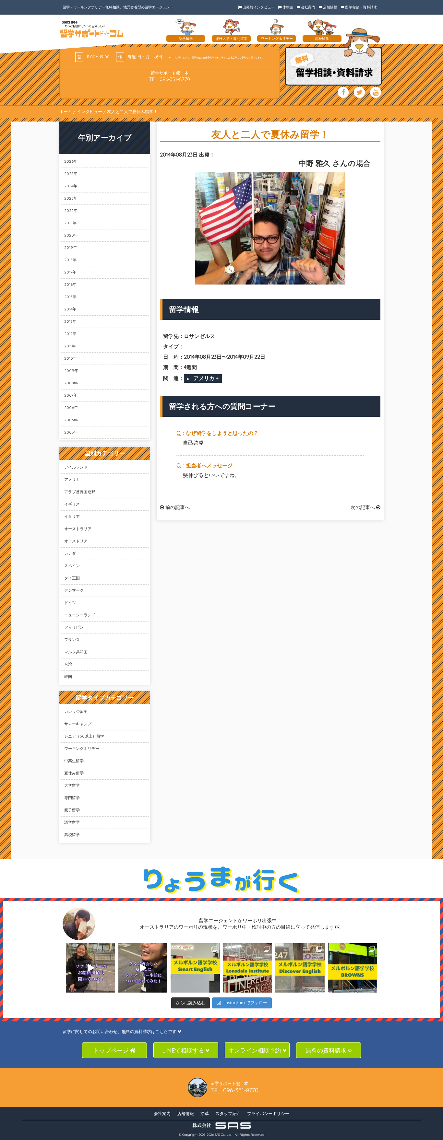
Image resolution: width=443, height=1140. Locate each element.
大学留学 (72, 785)
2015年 (70, 296)
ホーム (65, 111)
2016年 (70, 284)
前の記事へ (177, 507)
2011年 (70, 345)
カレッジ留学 (76, 711)
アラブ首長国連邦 (79, 491)
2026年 (71, 161)
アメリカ (72, 479)
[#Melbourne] (143, 968)
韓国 (68, 676)
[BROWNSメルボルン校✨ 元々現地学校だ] (352, 968)
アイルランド (76, 467)
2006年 (71, 407)
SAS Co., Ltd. (223, 1135)
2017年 (70, 272)
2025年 (71, 173)
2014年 (70, 309)
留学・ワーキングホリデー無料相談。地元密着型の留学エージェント (118, 7)
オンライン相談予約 (255, 1050)
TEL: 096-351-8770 (169, 79)
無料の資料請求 (326, 1050)
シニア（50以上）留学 (84, 736)
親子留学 (72, 810)
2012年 (70, 333)
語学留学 (72, 822)
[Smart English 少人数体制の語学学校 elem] (195, 968)
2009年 (71, 370)
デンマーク (74, 590)
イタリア (72, 516)
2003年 (71, 432)
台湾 (68, 664)
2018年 (70, 259)
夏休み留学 (74, 773)
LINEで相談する (184, 1050)
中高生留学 (74, 760)
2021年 (70, 222)
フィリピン (74, 627)
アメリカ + (206, 378)
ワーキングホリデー (81, 748)
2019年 (70, 247)
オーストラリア (77, 528)
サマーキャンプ (77, 723)
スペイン (72, 565)
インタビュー (89, 111)
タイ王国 (72, 578)
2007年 (70, 395)
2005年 (71, 419)
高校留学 (72, 834)
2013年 (70, 321)
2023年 (71, 198)
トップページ (111, 1050)
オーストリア (76, 541)
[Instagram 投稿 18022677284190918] (90, 968)
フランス (72, 639)
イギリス (72, 504)
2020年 (71, 235)
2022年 (71, 210)
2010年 (70, 358)
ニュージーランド (79, 614)
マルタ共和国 (76, 651)
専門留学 (72, 797)
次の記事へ (363, 507)
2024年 (70, 185)
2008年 (71, 382)
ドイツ (70, 602)
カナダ (70, 553)
